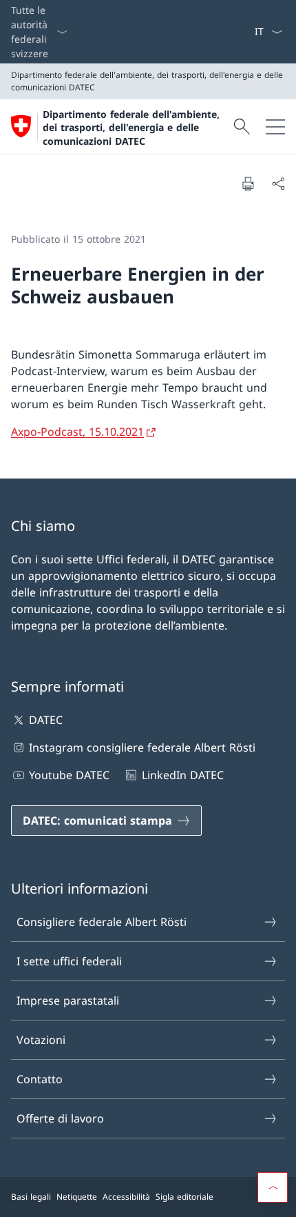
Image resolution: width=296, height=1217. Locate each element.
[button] (272, 1187)
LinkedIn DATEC (182, 775)
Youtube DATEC (69, 775)
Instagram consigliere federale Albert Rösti (142, 747)
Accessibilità (126, 1197)
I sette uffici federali (69, 961)
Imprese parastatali (68, 1000)
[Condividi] (278, 183)
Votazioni (41, 1039)
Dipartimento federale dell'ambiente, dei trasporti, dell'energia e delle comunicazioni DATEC (131, 128)
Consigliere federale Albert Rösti (102, 921)
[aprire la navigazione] (275, 126)
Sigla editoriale (184, 1197)
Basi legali (31, 1197)
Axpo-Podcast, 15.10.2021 (77, 431)
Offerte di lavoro (60, 1118)
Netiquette (76, 1197)
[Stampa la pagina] (248, 183)
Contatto (40, 1079)
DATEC (46, 719)
